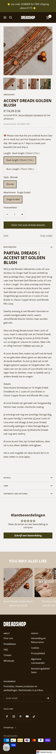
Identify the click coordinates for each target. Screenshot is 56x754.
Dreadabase (10, 643)
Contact (7, 655)
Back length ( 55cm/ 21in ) (19, 160)
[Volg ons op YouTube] (27, 716)
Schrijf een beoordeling (28, 535)
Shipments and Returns (16, 494)
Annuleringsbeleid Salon (40, 670)
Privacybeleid (38, 653)
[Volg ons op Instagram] (13, 716)
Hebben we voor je (33, 345)
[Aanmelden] (48, 698)
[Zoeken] (10, 17)
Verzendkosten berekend (30, 115)
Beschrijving (10, 247)
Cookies (35, 647)
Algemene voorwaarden (38, 660)
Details (7, 478)
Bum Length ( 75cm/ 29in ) (20, 168)
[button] (46, 752)
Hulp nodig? (46, 235)
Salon (27, 456)
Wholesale (9, 660)
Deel (6, 235)
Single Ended (13, 199)
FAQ (6, 649)
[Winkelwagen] (47, 17)
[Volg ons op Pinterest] (20, 716)
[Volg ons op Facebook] (7, 716)
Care (6, 486)
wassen (24, 364)
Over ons (8, 638)
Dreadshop (9, 94)
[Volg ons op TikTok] (33, 716)
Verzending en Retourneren (38, 640)
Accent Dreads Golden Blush (18, 601)
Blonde (10, 184)
